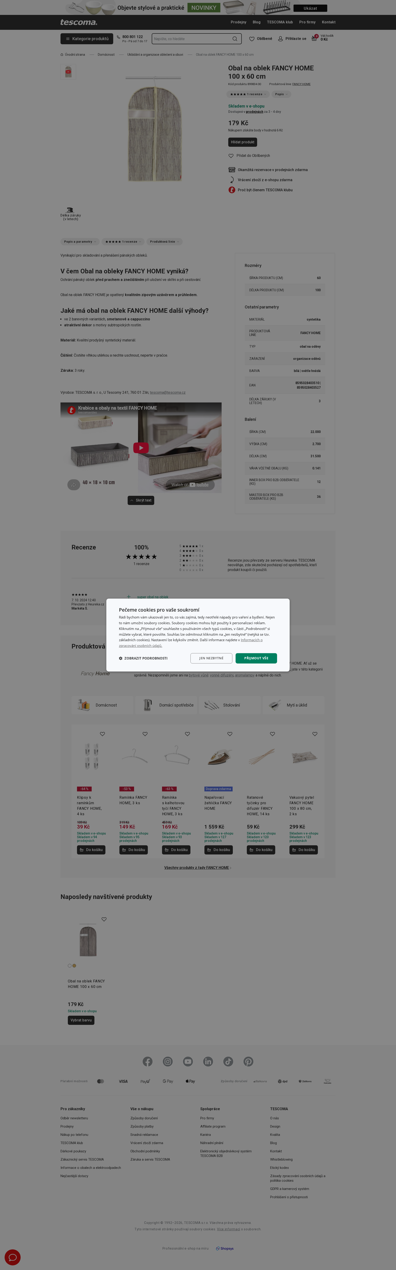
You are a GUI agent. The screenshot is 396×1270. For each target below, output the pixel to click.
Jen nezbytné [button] (211, 658)
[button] (143, 658)
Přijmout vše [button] (256, 658)
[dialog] (198, 635)
